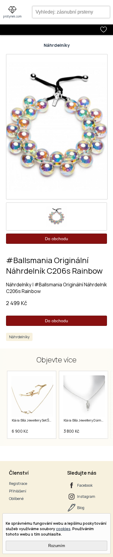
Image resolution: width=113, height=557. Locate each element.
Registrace (18, 483)
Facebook (85, 485)
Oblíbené (16, 498)
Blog (80, 507)
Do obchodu (56, 238)
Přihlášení (17, 491)
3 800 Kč (71, 431)
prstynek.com (12, 16)
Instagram (86, 496)
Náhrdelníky (57, 45)
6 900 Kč (19, 431)
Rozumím (56, 545)
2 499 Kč (16, 303)
